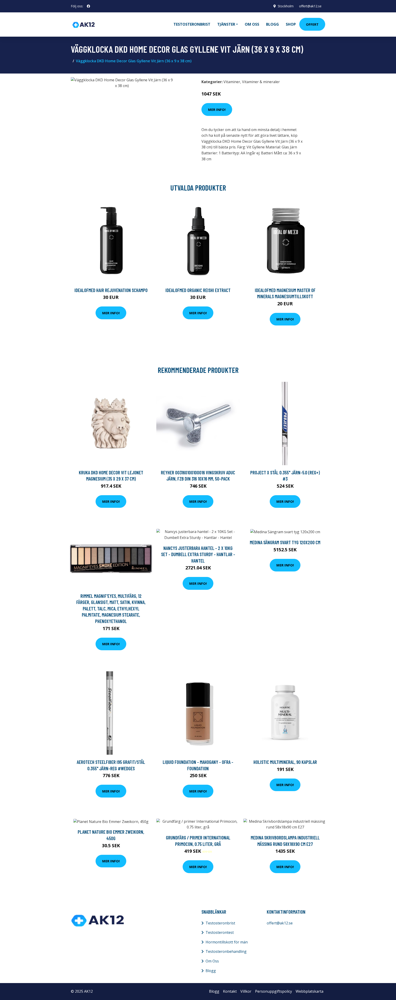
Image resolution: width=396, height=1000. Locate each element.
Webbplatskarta (309, 991)
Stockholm (286, 6)
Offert (312, 24)
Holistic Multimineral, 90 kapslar (285, 762)
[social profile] (88, 6)
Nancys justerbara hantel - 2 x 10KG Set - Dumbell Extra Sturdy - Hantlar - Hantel (198, 554)
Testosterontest (220, 932)
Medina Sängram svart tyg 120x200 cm (285, 542)
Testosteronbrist (191, 24)
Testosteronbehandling (226, 951)
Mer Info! (217, 109)
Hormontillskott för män (227, 942)
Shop (291, 24)
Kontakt (230, 991)
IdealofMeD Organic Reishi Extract (198, 290)
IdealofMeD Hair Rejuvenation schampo (111, 290)
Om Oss (212, 961)
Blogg (272, 24)
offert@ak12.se (310, 6)
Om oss (252, 24)
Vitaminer (231, 81)
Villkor (245, 991)
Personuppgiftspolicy (273, 991)
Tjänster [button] (226, 24)
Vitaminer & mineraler (261, 81)
